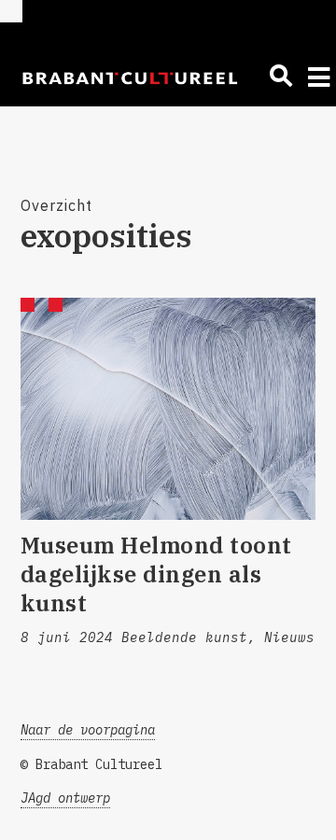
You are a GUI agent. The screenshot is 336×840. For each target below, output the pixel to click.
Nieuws (289, 637)
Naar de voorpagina (88, 729)
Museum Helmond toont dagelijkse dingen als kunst (156, 574)
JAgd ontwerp (65, 798)
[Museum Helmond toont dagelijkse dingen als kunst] (168, 409)
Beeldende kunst (184, 637)
